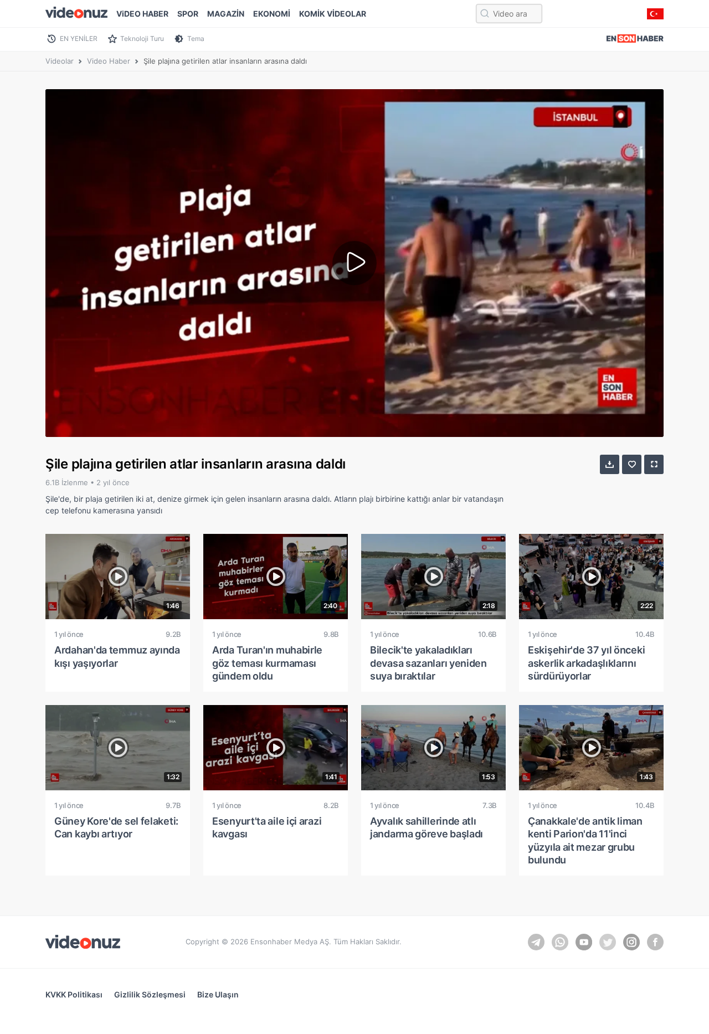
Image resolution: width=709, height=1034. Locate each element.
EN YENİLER (78, 38)
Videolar (59, 60)
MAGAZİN (225, 13)
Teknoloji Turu (142, 38)
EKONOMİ (271, 13)
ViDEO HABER (142, 13)
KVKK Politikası (73, 994)
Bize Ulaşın (218, 994)
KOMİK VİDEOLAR (332, 13)
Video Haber (108, 60)
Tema (195, 38)
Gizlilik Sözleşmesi (150, 994)
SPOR (187, 13)
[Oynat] (354, 263)
